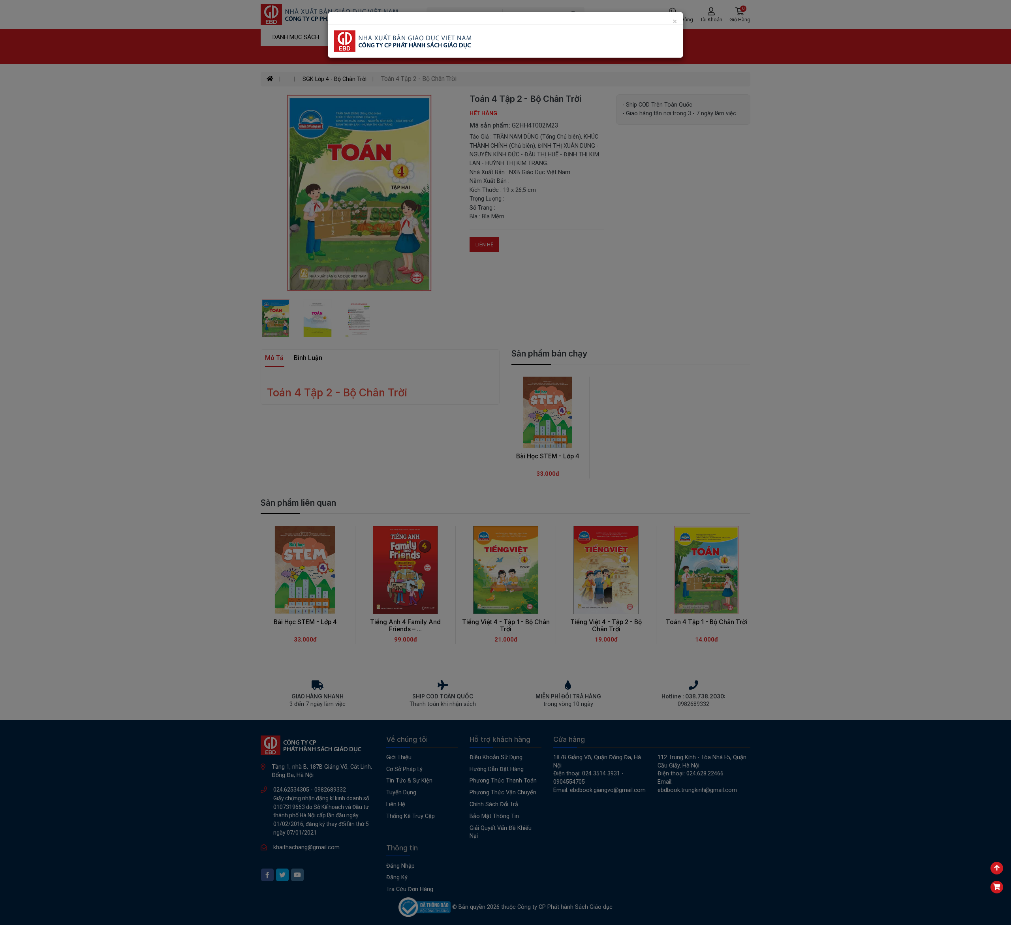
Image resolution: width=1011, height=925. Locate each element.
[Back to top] (996, 868)
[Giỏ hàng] (996, 887)
